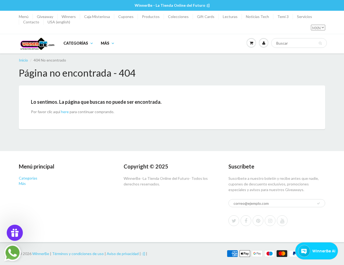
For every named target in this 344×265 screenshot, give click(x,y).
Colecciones (178, 16)
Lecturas (230, 16)
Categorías (75, 43)
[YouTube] (282, 220)
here (65, 111)
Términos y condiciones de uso (78, 253)
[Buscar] (320, 43)
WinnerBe (40, 253)
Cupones (126, 16)
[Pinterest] (258, 220)
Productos (151, 16)
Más (105, 43)
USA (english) (59, 22)
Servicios (304, 16)
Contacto (31, 22)
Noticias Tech (257, 16)
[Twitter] (233, 220)
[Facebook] (246, 220)
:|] (143, 253)
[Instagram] (270, 220)
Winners (69, 16)
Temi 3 (283, 16)
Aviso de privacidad (123, 253)
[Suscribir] (318, 203)
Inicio (23, 60)
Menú (23, 16)
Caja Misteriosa (97, 16)
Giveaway (45, 16)
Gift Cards (205, 16)
